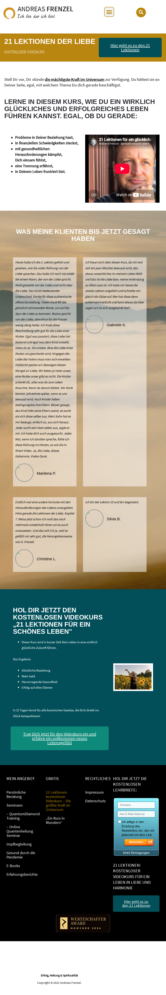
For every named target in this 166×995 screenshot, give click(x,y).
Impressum (94, 792)
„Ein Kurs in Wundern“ (55, 820)
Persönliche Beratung (16, 794)
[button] (109, 12)
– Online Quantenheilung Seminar (19, 831)
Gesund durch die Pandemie (20, 855)
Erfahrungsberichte (22, 874)
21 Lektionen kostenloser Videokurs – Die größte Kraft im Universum (58, 801)
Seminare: (14, 805)
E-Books (13, 865)
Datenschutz (95, 800)
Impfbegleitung (19, 844)
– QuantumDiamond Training (23, 816)
